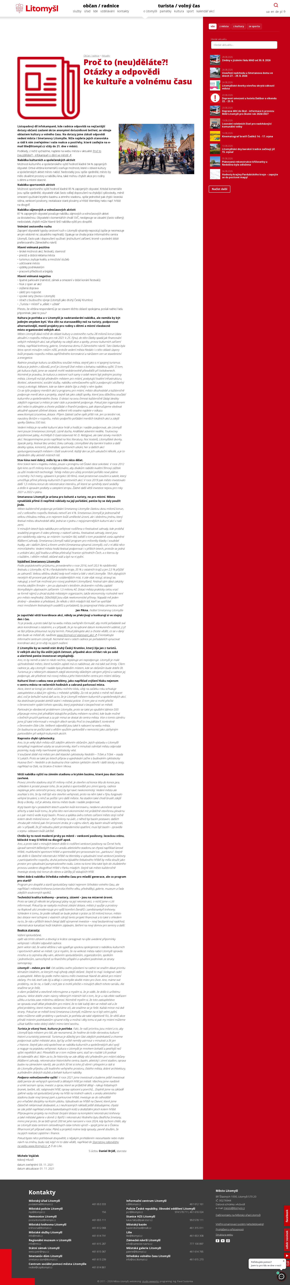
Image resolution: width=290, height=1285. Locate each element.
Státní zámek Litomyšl (44, 1248)
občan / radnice (101, 5)
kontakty (123, 11)
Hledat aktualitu (219, 39)
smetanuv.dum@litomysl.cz (43, 1259)
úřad (87, 11)
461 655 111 (99, 1220)
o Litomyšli (150, 11)
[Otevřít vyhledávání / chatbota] (276, 5)
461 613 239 (99, 1259)
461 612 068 (99, 1228)
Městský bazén (136, 1224)
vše (213, 26)
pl (281, 12)
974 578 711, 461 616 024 (189, 1212)
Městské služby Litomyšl (45, 1232)
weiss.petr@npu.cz (39, 1251)
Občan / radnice (91, 55)
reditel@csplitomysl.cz (40, 1267)
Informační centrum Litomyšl (146, 1201)
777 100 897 (196, 1243)
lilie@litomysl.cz (134, 1235)
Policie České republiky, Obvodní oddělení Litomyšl (160, 1208)
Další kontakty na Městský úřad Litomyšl (238, 1215)
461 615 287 (99, 1243)
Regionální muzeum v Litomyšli (50, 1240)
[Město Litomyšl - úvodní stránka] (31, 8)
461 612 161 (196, 1204)
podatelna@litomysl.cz (41, 1204)
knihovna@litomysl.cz (40, 1228)
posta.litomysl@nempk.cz (42, 1220)
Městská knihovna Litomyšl (47, 1224)
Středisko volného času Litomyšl (148, 1256)
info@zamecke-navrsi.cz (139, 1243)
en (272, 12)
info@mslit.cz (36, 1235)
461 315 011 (196, 1228)
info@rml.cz (35, 1243)
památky (165, 11)
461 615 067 (99, 1251)
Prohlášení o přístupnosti (230, 1229)
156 (104, 1212)
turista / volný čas (179, 5)
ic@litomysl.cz (133, 1204)
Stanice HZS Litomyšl (140, 1216)
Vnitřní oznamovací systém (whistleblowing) (240, 1224)
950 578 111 (196, 1220)
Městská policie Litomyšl (46, 1208)
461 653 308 (196, 1235)
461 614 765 (196, 1251)
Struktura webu (224, 1234)
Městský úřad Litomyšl (44, 1201)
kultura (179, 11)
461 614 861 (99, 1267)
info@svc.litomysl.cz (136, 1259)
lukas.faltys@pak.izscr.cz (139, 1220)
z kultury (238, 26)
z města (224, 26)
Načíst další (219, 189)
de (277, 12)
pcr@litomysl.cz (134, 1212)
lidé (95, 11)
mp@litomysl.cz (37, 1212)
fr (285, 12)
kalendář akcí (205, 11)
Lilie (129, 1232)
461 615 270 (196, 1259)
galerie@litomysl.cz (136, 1251)
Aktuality (106, 55)
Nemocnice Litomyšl (43, 1216)
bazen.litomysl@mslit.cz (138, 1228)
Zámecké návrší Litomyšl (143, 1240)
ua (268, 12)
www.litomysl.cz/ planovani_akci (75, 635)
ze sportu (254, 26)
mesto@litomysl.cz (234, 1208)
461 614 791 (99, 1235)
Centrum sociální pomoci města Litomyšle (57, 1264)
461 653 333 (99, 1204)
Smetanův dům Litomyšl (45, 1256)
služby (77, 11)
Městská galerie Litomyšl (143, 1248)
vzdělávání (107, 11)
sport (190, 11)
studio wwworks (150, 1281)
